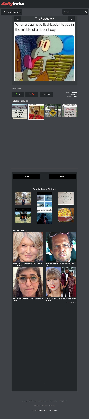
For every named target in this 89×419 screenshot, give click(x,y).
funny (75, 96)
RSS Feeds (37, 405)
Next (62, 176)
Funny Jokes (63, 401)
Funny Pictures (42, 401)
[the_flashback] (44, 51)
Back (27, 176)
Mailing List (44, 405)
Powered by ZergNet (71, 302)
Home (23, 401)
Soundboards (53, 401)
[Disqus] (44, 144)
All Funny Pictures (12, 12)
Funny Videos (32, 401)
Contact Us (52, 405)
